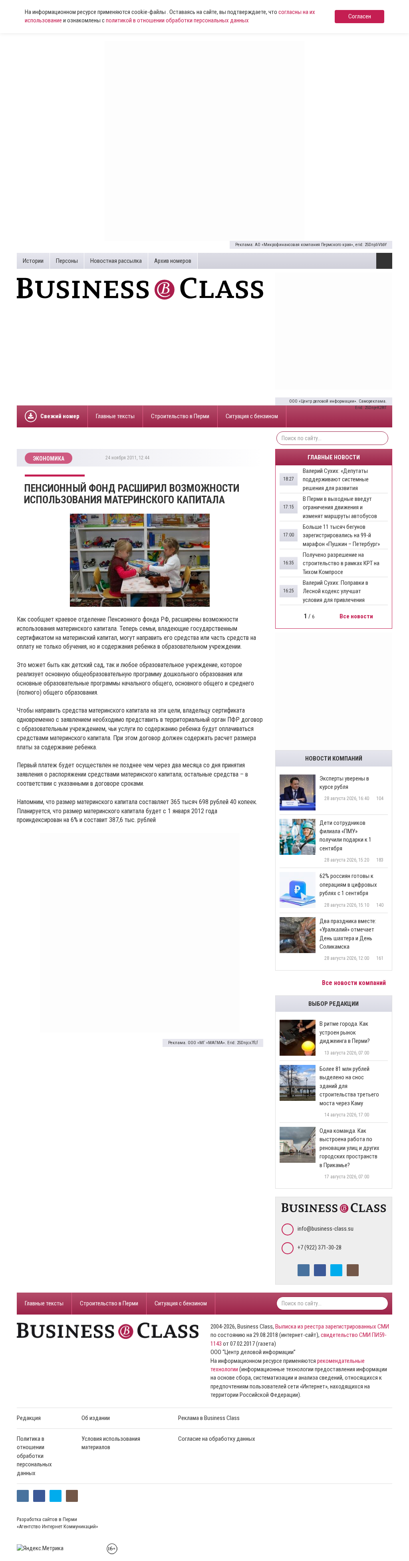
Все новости (357, 616)
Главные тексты (115, 416)
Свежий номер (59, 416)
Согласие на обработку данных (216, 1438)
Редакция (29, 1418)
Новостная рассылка (116, 260)
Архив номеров (172, 260)
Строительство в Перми (180, 416)
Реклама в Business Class (209, 1418)
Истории (33, 260)
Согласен (359, 16)
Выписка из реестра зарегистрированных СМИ (332, 1326)
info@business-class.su (325, 1228)
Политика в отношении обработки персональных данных (34, 1456)
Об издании (95, 1418)
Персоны (67, 260)
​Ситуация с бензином (252, 416)
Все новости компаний (354, 983)
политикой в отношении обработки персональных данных (177, 20)
